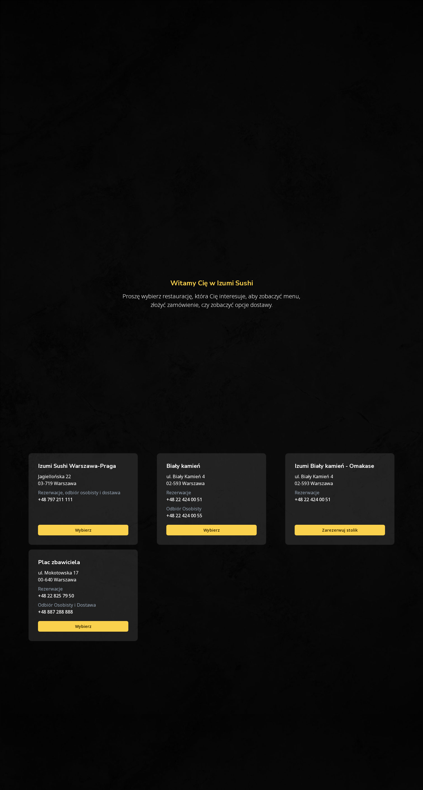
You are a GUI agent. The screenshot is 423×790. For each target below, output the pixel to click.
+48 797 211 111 (55, 499)
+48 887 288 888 (55, 612)
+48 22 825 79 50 (56, 596)
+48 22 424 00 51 (184, 499)
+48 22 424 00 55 (184, 515)
